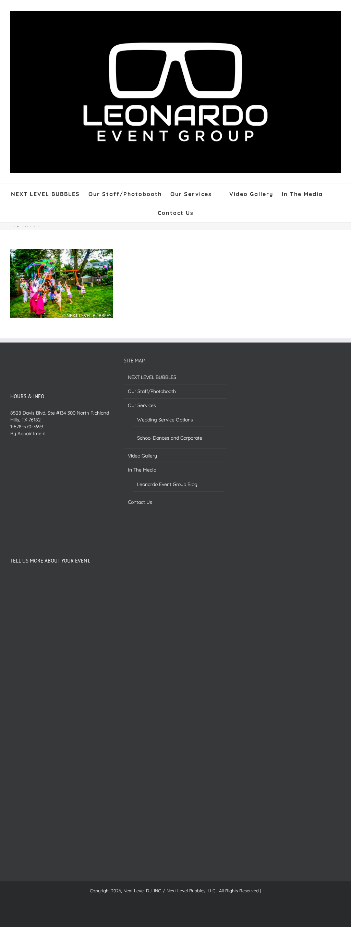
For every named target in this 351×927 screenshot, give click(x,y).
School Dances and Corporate (169, 438)
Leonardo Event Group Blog (167, 484)
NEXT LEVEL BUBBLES (152, 377)
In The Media (142, 470)
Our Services (142, 405)
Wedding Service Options (165, 420)
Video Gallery (142, 456)
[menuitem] (49, 193)
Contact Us (140, 502)
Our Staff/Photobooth (152, 391)
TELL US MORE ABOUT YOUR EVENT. (50, 560)
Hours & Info (27, 396)
